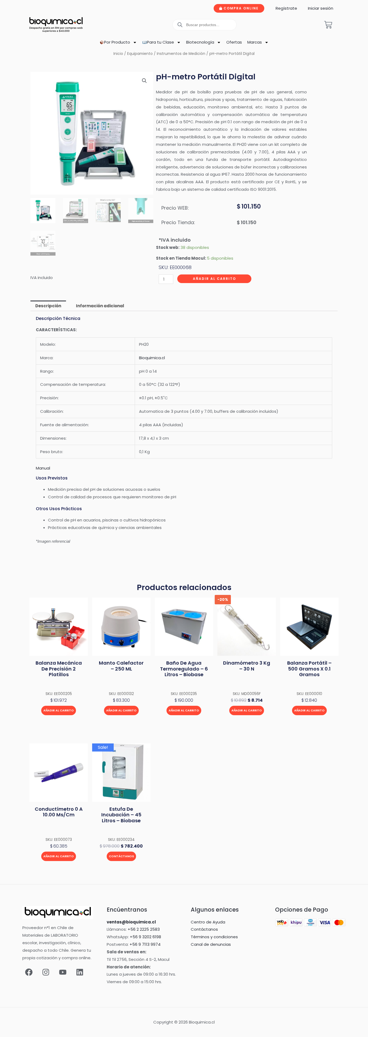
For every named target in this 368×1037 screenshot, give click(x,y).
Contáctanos (121, 856)
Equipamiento (140, 53)
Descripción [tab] (48, 306)
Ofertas (234, 42)
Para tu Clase (160, 42)
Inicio (118, 53)
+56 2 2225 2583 (144, 929)
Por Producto (117, 42)
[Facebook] (28, 972)
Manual (43, 468)
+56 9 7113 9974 (145, 944)
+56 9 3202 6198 (145, 937)
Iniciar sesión (320, 8)
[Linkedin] (79, 972)
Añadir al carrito (214, 278)
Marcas (254, 42)
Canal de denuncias (211, 944)
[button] (144, 81)
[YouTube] (62, 972)
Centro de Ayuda (208, 922)
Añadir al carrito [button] (58, 710)
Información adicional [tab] (100, 306)
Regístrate (286, 8)
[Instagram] (45, 972)
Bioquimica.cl (152, 358)
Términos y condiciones (214, 937)
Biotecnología (200, 42)
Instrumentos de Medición (181, 53)
